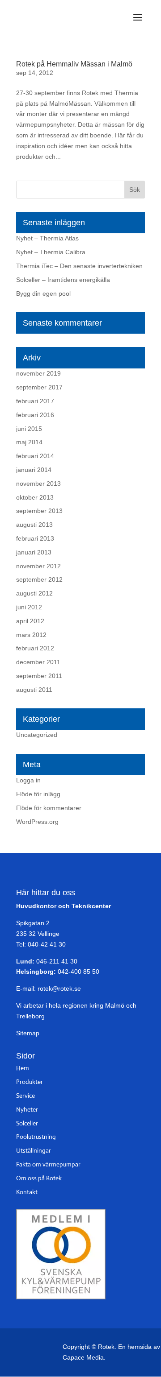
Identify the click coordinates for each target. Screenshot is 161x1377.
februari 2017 (35, 401)
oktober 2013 (35, 497)
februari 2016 (35, 414)
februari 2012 (35, 648)
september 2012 (39, 579)
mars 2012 (31, 634)
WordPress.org (37, 821)
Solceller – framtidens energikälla (63, 279)
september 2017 (39, 387)
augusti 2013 (34, 524)
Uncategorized (36, 734)
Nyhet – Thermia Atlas (47, 238)
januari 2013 (33, 552)
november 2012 (38, 566)
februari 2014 (35, 455)
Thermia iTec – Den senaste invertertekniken (79, 265)
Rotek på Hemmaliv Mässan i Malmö (74, 64)
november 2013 (38, 483)
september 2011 (39, 675)
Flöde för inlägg (38, 794)
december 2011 (38, 662)
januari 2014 (33, 469)
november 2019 (38, 373)
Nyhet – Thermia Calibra (50, 252)
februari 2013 (35, 538)
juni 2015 (29, 428)
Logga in (28, 780)
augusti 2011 (34, 689)
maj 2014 (29, 442)
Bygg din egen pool (43, 293)
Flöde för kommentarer (48, 807)
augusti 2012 (34, 593)
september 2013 (39, 510)
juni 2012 (29, 607)
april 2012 (30, 620)
